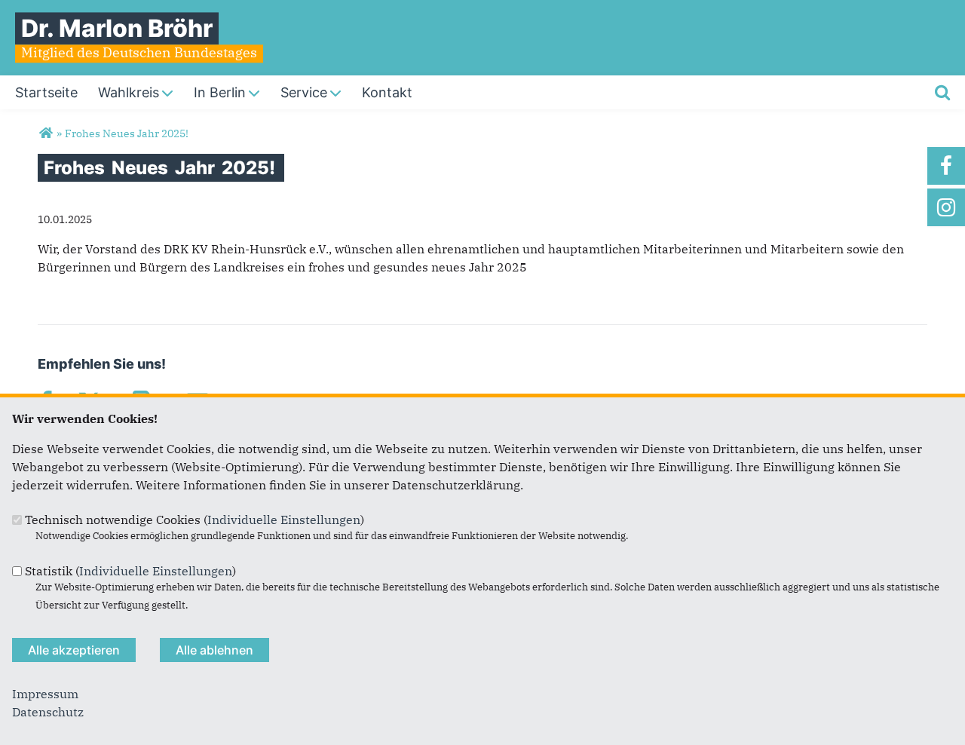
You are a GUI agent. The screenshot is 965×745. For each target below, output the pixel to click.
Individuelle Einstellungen (283, 519)
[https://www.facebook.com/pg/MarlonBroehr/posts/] (946, 166)
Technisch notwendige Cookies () (194, 519)
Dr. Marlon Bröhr (117, 28)
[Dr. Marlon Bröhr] (46, 133)
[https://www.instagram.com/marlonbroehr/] (946, 207)
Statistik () (130, 570)
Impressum (45, 693)
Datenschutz (48, 711)
